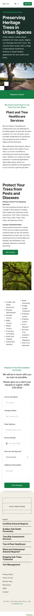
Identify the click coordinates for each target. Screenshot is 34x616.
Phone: (11, 506)
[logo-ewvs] (17, 4)
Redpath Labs (18, 604)
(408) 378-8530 (19, 506)
